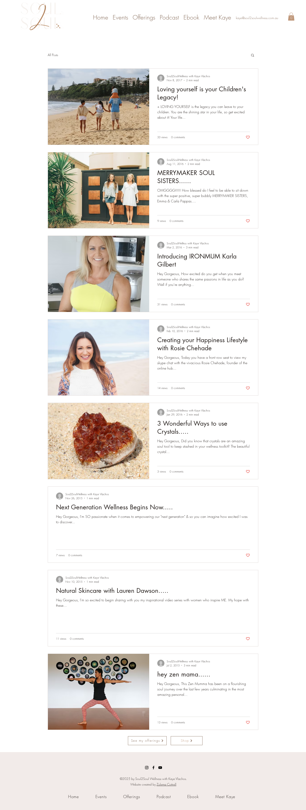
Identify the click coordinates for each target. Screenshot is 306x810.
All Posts (53, 55)
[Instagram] (146, 767)
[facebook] (153, 767)
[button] (291, 17)
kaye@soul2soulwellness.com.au (257, 18)
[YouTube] (160, 767)
